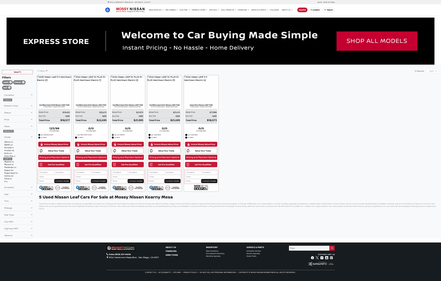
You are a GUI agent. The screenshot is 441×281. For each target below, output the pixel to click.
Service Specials (253, 253)
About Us (171, 247)
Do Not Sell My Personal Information (218, 272)
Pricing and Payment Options (54, 157)
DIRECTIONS (172, 255)
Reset (16, 72)
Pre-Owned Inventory (215, 253)
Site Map (177, 272)
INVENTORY (212, 247)
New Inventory (212, 251)
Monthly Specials (213, 256)
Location (316, 10)
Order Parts (251, 256)
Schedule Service (253, 251)
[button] (107, 10)
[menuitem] (18, 99)
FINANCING (171, 251)
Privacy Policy (190, 272)
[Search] (332, 248)
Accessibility (164, 272)
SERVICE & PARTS (255, 247)
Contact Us (151, 272)
